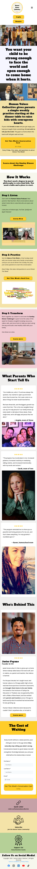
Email (6, 776)
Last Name (7, 768)
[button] (32, 7)
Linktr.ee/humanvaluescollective (18, 809)
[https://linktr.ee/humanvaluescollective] (18, 803)
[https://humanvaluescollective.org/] (17, 8)
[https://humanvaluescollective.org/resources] (18, 293)
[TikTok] (28, 865)
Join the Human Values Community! (18, 829)
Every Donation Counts (18, 850)
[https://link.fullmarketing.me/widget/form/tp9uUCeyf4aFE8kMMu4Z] (18, 820)
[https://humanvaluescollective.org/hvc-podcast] (18, 233)
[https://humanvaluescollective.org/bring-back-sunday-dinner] (18, 353)
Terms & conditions (14, 861)
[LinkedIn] (18, 865)
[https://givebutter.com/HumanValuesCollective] (18, 840)
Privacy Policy (24, 861)
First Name (7, 761)
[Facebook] (8, 865)
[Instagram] (13, 865)
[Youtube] (23, 865)
